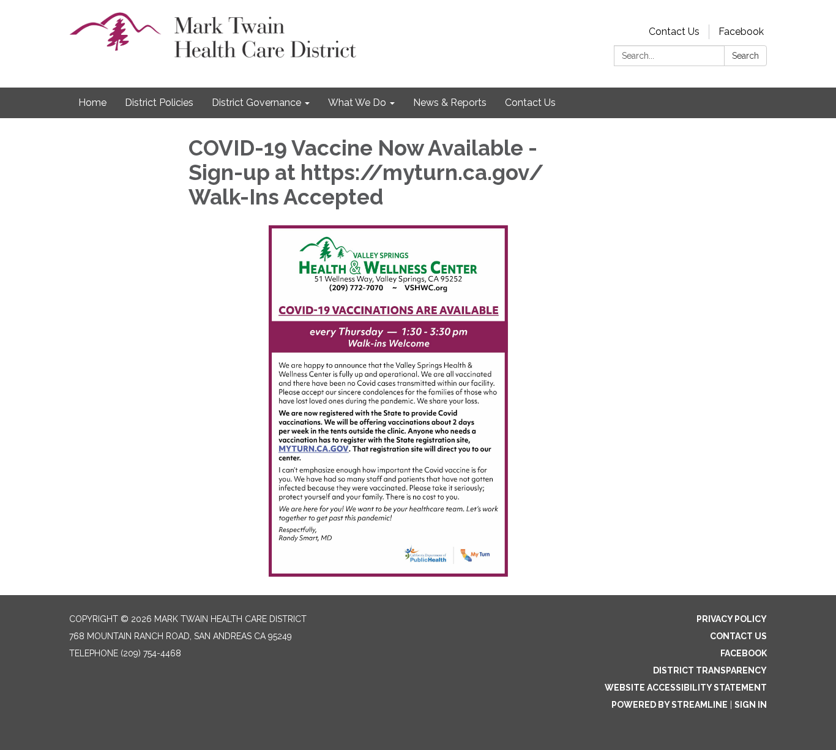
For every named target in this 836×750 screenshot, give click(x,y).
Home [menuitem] (92, 102)
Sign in (750, 705)
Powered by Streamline (669, 705)
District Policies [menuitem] (159, 102)
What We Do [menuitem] (357, 102)
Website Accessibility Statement (686, 687)
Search (745, 56)
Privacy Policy (731, 619)
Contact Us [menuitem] (530, 102)
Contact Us (674, 31)
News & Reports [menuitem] (450, 102)
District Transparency (710, 670)
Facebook (741, 31)
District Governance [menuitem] (256, 102)
